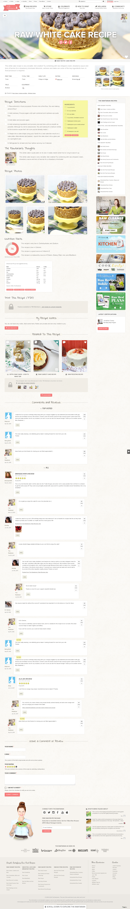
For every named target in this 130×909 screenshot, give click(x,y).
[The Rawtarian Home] (12, 7)
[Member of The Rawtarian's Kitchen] (121, 19)
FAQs (93, 871)
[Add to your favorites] (126, 56)
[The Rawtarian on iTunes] (67, 812)
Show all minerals (30, 289)
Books (114, 875)
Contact (94, 880)
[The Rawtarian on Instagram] (53, 812)
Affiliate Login (95, 884)
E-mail (7, 754)
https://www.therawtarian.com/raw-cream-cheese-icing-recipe (38, 707)
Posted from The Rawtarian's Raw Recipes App (28, 523)
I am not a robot (14, 788)
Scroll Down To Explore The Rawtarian (66, 907)
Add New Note (12, 328)
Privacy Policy (60, 904)
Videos (114, 869)
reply (17, 425)
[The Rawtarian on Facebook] (58, 812)
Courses (115, 873)
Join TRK (94, 875)
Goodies (115, 862)
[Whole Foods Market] (35, 850)
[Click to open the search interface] (103, 1)
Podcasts (115, 871)
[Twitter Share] (65, 42)
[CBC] (72, 850)
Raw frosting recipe (75, 374)
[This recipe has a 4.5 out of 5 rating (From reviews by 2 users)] (38, 369)
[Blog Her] (60, 850)
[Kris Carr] (46, 850)
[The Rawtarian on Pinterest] (44, 812)
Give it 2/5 (10, 767)
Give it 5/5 (16, 767)
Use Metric (68, 135)
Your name (9, 747)
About (93, 866)
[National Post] (105, 850)
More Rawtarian (97, 862)
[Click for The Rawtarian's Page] (124, 16)
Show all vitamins (19, 289)
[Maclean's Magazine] (83, 850)
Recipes (115, 867)
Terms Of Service (69, 904)
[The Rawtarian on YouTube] (62, 812)
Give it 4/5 (14, 767)
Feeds (114, 878)
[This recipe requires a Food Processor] (23, 88)
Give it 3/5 (12, 767)
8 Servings (75, 135)
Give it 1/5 (8, 767)
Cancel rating (6, 767)
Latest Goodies (117, 866)
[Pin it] (61, 42)
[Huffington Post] (25, 850)
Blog (114, 876)
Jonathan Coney (108, 321)
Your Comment (11, 773)
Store (93, 867)
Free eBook (95, 878)
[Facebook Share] (70, 42)
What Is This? (103, 328)
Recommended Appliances (99, 873)
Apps (93, 869)
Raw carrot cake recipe (47, 374)
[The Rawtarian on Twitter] (49, 812)
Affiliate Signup (96, 882)
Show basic (10, 289)
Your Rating (9, 764)
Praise (93, 876)
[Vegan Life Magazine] (94, 850)
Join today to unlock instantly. (52, 307)
